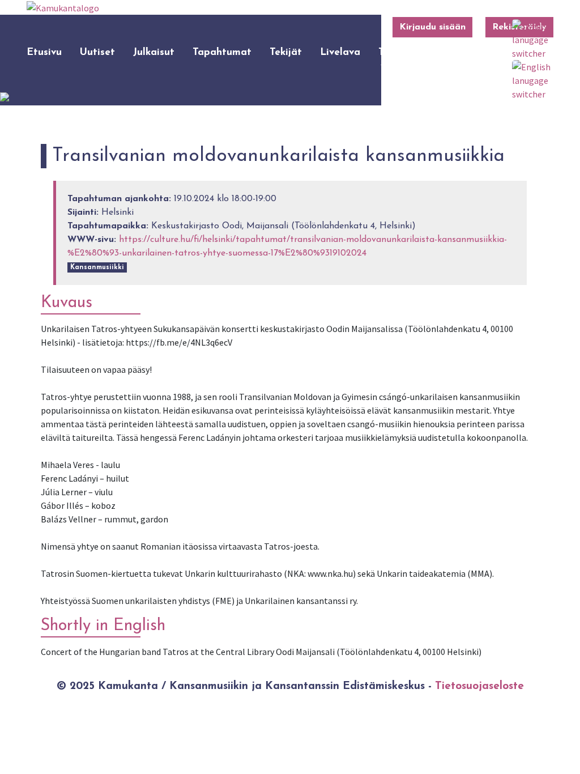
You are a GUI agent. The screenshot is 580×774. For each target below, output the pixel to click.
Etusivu (44, 52)
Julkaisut (153, 52)
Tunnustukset (409, 52)
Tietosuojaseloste (479, 686)
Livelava (340, 52)
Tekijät (286, 52)
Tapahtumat (222, 52)
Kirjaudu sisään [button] (432, 27)
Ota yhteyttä (480, 60)
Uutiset (97, 52)
